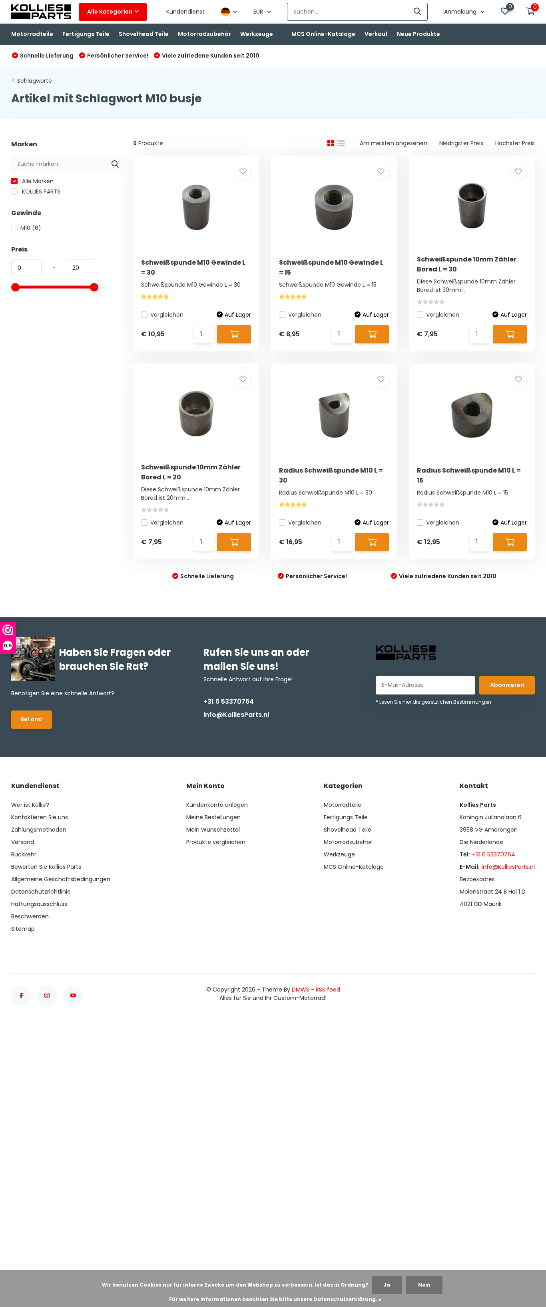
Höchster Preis (515, 143)
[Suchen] (418, 12)
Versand (22, 842)
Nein (424, 1284)
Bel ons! (31, 719)
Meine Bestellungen (213, 817)
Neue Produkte (418, 34)
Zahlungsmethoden (38, 830)
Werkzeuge (256, 34)
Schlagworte (34, 81)
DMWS (300, 990)
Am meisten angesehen (393, 143)
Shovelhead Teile (144, 34)
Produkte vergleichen (215, 842)
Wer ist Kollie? (30, 805)
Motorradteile (32, 34)
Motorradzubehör (204, 34)
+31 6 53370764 (228, 701)
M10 (30, 228)
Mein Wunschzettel (213, 830)
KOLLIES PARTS (40, 192)
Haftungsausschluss (39, 904)
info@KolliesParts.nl (236, 714)
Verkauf (376, 34)
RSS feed (328, 990)
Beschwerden (30, 916)
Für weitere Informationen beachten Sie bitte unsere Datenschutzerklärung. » (275, 1299)
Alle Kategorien (109, 12)
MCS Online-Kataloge (323, 34)
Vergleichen (166, 315)
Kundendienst (185, 12)
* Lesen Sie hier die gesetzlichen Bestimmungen (433, 701)
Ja (387, 1284)
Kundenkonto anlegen (217, 805)
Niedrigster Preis (461, 143)
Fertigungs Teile (86, 34)
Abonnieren (507, 685)
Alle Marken (37, 181)
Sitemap (23, 929)
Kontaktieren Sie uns (39, 817)
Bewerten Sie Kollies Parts (46, 867)
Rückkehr (23, 854)
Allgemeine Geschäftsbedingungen (60, 879)
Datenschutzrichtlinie (41, 892)
